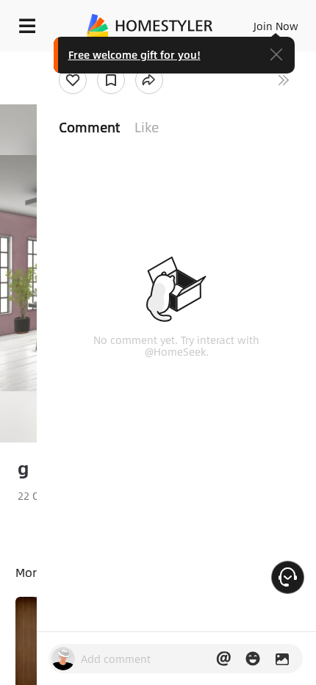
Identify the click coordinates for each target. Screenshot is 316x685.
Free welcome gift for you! (134, 54)
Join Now (276, 26)
